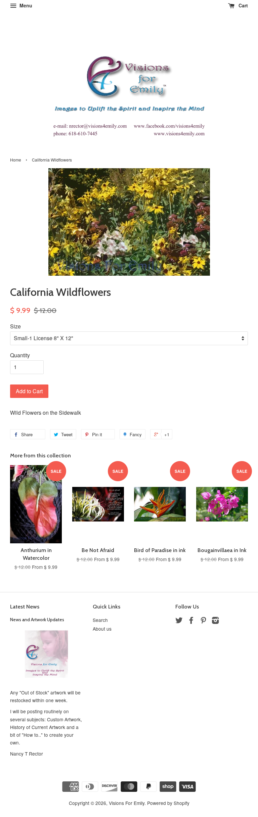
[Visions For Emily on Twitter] (179, 621)
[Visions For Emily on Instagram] (215, 621)
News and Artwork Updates (37, 619)
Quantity (20, 355)
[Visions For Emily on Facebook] (191, 621)
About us (102, 628)
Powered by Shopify (168, 803)
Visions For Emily (126, 803)
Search (100, 620)
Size (15, 326)
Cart (242, 5)
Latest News (24, 606)
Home (15, 160)
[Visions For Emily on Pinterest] (203, 621)
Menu (25, 5)
